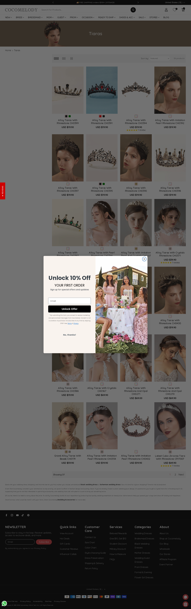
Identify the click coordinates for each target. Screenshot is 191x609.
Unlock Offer (69, 309)
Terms (70, 323)
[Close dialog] (144, 259)
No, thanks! (69, 334)
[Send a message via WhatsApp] (4, 603)
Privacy (76, 323)
